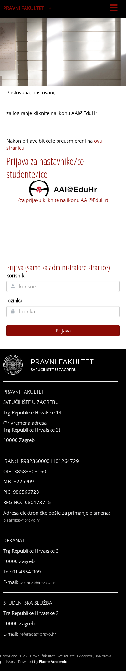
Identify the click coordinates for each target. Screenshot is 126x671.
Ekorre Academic (53, 661)
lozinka (14, 300)
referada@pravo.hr (38, 634)
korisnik (15, 275)
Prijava (63, 330)
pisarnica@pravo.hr (21, 520)
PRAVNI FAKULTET (23, 8)
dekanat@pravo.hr (37, 582)
